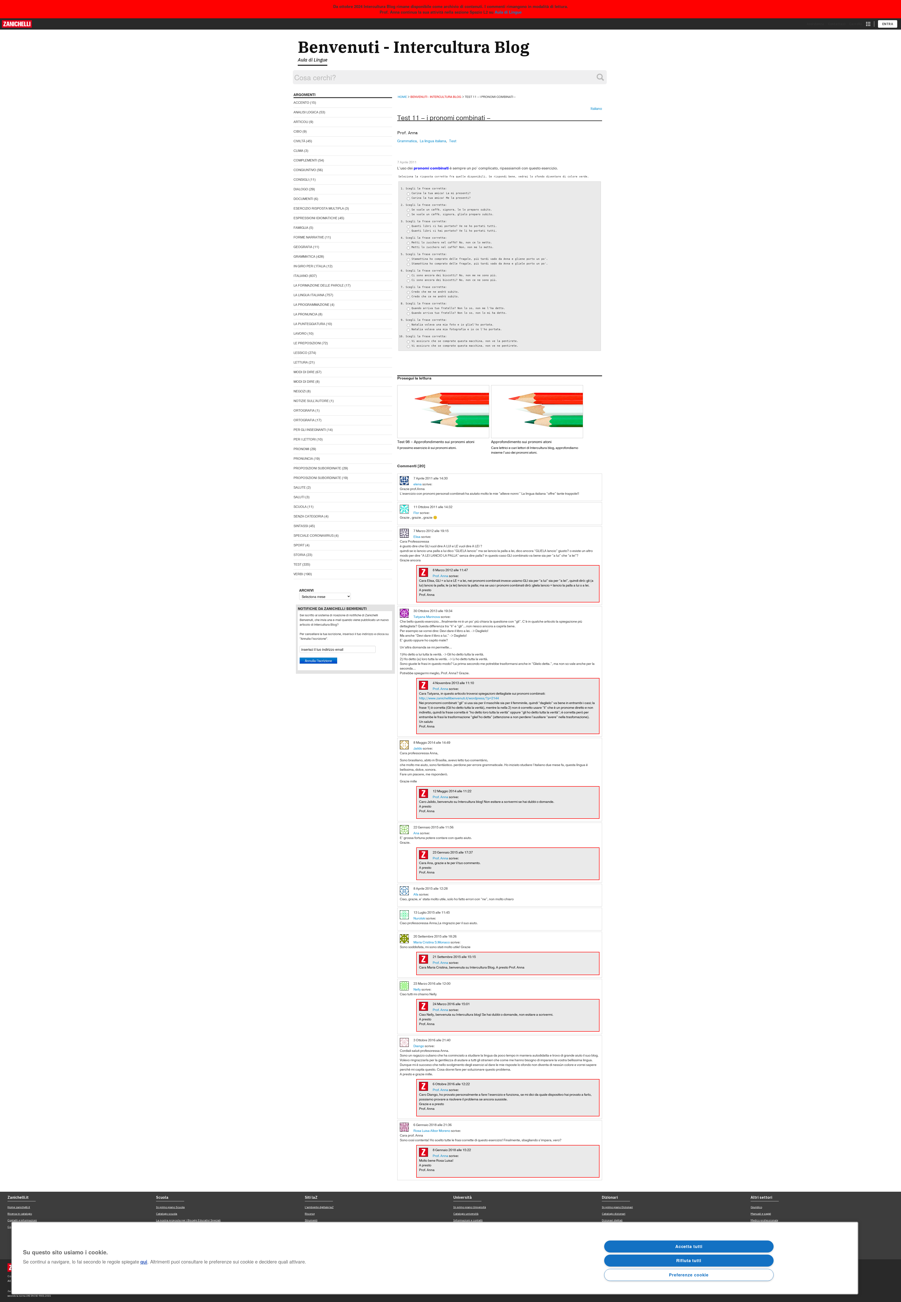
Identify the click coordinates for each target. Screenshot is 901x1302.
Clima (298, 151)
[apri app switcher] (868, 24)
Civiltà (299, 141)
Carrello (855, 24)
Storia (299, 555)
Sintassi (301, 526)
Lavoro (300, 333)
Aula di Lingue (508, 12)
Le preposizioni (307, 343)
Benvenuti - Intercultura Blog (413, 46)
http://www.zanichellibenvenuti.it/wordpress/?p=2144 (459, 698)
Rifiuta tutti (688, 1260)
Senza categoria (309, 516)
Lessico (300, 353)
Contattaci (837, 24)
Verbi (298, 574)
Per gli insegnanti (310, 430)
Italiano (301, 276)
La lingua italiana (309, 295)
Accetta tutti (688, 1246)
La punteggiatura (309, 324)
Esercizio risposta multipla (319, 208)
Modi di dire (304, 372)
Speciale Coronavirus (314, 535)
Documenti (303, 199)
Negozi (300, 391)
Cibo (298, 131)
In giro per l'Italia (310, 266)
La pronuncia (305, 314)
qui (143, 1261)
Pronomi (301, 449)
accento (301, 102)
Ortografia (304, 410)
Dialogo (301, 189)
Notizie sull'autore (311, 401)
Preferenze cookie (689, 1275)
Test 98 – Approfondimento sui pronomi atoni (435, 441)
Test (298, 564)
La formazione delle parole (319, 285)
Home (402, 97)
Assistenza (815, 24)
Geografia (303, 247)
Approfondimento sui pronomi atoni (521, 441)
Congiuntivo (305, 170)
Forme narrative (309, 237)
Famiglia (301, 228)
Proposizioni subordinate (317, 468)
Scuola (300, 507)
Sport (299, 545)
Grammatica (304, 256)
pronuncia (303, 458)
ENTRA (887, 24)
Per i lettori (305, 439)
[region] (434, 1258)
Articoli (301, 122)
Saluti (299, 497)
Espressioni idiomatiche (315, 218)
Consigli (301, 179)
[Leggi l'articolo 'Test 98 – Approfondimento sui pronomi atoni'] (443, 411)
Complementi (305, 160)
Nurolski (419, 918)
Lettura (301, 362)
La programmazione (311, 305)
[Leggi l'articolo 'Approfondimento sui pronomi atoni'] (537, 411)
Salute (300, 487)
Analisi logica (306, 112)
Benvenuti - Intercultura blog (435, 97)
